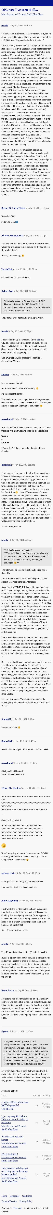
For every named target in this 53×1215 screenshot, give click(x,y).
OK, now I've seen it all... (19, 10)
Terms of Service (9, 1201)
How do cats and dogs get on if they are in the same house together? (14, 1171)
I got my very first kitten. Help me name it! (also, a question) (14, 1119)
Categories (14, 1196)
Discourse (17, 1208)
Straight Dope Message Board (14, 3)
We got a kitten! (9, 1154)
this (38, 339)
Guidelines (27, 1196)
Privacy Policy (26, 1201)
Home (4, 1196)
